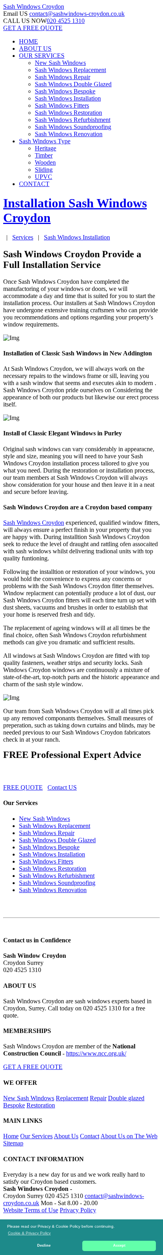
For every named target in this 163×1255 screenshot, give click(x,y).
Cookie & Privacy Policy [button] (29, 1233)
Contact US (62, 787)
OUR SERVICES (41, 55)
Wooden (45, 162)
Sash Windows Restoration (68, 112)
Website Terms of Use (30, 1210)
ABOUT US (35, 48)
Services (22, 237)
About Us (66, 1136)
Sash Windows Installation (68, 98)
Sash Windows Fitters (62, 105)
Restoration (41, 1105)
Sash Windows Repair (62, 77)
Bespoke (14, 1105)
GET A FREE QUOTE (33, 28)
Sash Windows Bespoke (65, 91)
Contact (89, 1136)
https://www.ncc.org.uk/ (96, 1053)
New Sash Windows (60, 62)
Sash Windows (33, 6)
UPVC (43, 176)
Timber (44, 155)
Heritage (45, 148)
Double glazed (126, 1098)
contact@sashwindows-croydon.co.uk (77, 13)
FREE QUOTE (23, 787)
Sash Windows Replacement (70, 69)
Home (11, 1136)
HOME (28, 41)
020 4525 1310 (66, 20)
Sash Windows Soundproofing (73, 126)
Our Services (36, 1136)
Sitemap (13, 1143)
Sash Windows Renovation (68, 134)
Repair (98, 1098)
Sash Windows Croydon (33, 522)
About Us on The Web (128, 1136)
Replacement (72, 1098)
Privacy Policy (78, 1210)
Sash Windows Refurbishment (72, 119)
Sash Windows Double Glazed (73, 84)
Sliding (44, 169)
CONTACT (34, 183)
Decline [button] (44, 1245)
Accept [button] (119, 1245)
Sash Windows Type (44, 141)
